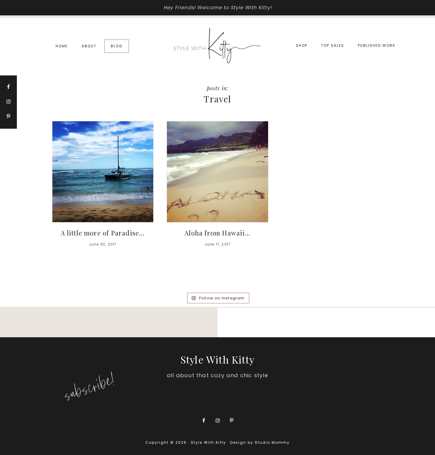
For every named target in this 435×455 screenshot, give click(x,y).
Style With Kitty (217, 46)
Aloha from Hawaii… (217, 232)
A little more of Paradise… (103, 232)
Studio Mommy (272, 442)
